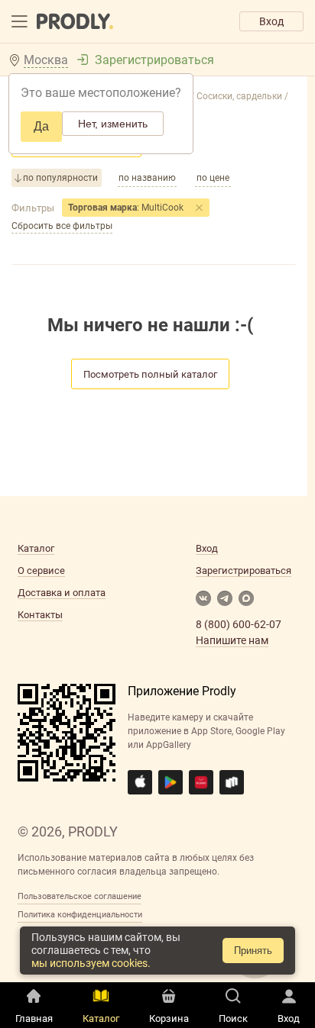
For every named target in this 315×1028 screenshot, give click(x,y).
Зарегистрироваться (154, 60)
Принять (253, 950)
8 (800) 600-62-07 (238, 624)
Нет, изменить (113, 124)
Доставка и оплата (62, 592)
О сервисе (41, 570)
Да (41, 126)
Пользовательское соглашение (79, 896)
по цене (212, 177)
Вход (271, 21)
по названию (147, 177)
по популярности (60, 177)
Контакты (40, 614)
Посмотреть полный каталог (150, 374)
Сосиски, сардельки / (241, 96)
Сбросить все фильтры (61, 226)
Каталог (36, 548)
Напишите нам (232, 640)
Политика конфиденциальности (80, 915)
